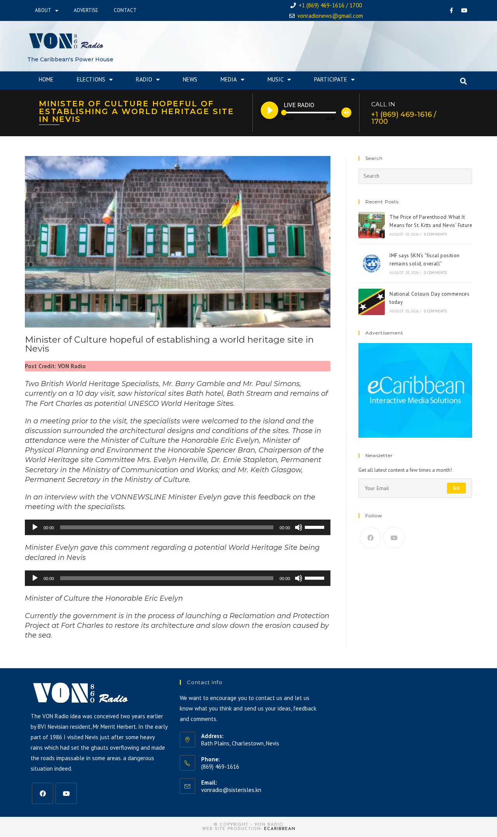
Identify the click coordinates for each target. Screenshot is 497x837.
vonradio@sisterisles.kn (231, 790)
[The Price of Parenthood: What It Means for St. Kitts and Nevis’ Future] (371, 225)
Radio (144, 79)
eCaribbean (279, 829)
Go (456, 488)
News (190, 79)
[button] (463, 81)
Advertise (86, 10)
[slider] (316, 527)
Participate (330, 79)
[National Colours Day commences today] (371, 302)
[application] (177, 527)
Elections (91, 79)
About (43, 10)
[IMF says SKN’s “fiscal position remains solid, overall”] (371, 263)
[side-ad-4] (415, 389)
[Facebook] (451, 10)
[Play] (35, 527)
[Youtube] (464, 10)
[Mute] (298, 527)
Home (46, 79)
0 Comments (435, 234)
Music (275, 79)
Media (229, 79)
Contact (125, 10)
